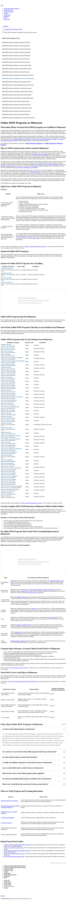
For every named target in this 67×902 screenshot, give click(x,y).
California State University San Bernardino (13, 361)
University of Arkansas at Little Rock (11, 448)
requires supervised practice (23, 624)
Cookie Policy (7, 884)
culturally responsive (34, 171)
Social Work (7, 873)
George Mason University (8, 383)
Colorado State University (8, 370)
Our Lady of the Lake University (10, 406)
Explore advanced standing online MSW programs (17, 850)
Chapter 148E (24, 591)
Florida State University (7, 380)
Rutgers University (6, 413)
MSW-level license (22, 597)
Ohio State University (7, 403)
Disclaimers (7, 876)
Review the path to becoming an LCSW (14, 853)
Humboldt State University (8, 387)
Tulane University (6, 442)
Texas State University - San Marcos (11, 435)
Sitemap (6, 887)
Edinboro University (6, 377)
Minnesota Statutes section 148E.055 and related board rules (10, 806)
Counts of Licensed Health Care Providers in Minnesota (44, 164)
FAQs (5, 877)
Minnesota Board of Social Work (22, 139)
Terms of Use (7, 882)
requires (33, 608)
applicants (17, 632)
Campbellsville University (8, 364)
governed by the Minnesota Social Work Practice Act (42, 589)
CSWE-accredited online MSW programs (34, 246)
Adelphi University (6, 344)
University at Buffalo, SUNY (9, 445)
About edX (7, 880)
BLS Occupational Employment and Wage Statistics (23, 681)
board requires (52, 617)
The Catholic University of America (11, 439)
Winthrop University (6, 492)
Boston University (6, 354)
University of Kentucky (7, 463)
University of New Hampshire (9, 476)
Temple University (6, 432)
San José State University (8, 419)
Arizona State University (8, 348)
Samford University (6, 416)
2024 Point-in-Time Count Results (41, 154)
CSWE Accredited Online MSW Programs (15, 867)
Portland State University (8, 410)
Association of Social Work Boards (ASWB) (44, 139)
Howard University (6, 278)
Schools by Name (8, 870)
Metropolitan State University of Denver (12, 397)
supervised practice (32, 592)
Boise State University (7, 351)
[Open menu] (2, 5)
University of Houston (7, 460)
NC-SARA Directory (6, 823)
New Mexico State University (9, 400)
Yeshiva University (6, 496)
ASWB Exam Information (7, 817)
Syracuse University (6, 282)
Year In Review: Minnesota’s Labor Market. (26, 167)
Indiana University (6, 390)
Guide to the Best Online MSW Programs (14, 866)
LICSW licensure (22, 236)
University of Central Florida (9, 452)
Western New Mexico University (10, 489)
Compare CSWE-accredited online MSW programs (17, 844)
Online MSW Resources (10, 874)
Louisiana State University (8, 393)
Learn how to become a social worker (13, 847)
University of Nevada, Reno (8, 469)
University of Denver (6, 268)
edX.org (3, 896)
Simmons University (6, 273)
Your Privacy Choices (9, 886)
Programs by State (8, 868)
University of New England (8, 473)
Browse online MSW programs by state (31, 503)
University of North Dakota (8, 479)
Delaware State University (8, 374)
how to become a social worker (19, 667)
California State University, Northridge (11, 357)
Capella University (6, 367)
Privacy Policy (7, 883)
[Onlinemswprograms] (12, 3)
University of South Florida (8, 483)
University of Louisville (7, 466)
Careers (6, 871)
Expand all (64, 724)
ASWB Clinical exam (34, 238)
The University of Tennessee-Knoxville (11, 486)
